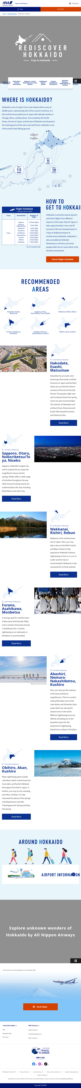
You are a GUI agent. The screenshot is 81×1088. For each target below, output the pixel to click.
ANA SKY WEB (41, 1075)
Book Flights (42, 1007)
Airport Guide (32, 1030)
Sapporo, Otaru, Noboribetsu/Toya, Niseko (30, 82)
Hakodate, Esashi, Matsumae (17, 82)
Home (4, 14)
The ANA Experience (34, 1034)
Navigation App (7, 1033)
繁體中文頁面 (40, 1057)
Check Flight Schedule (62, 259)
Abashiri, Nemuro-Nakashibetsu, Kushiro (65, 82)
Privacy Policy (23, 1072)
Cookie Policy (37, 1072)
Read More (63, 422)
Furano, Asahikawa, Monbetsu (53, 82)
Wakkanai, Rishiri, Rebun (43, 82)
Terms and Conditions (53, 1072)
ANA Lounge (32, 1038)
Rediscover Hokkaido (6, 82)
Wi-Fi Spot (5, 1037)
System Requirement (71, 1072)
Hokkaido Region (12, 14)
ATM (4, 1029)
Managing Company (8, 1072)
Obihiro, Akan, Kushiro (76, 82)
